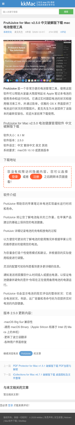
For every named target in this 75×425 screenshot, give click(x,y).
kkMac (37, 3)
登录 (10, 405)
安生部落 (58, 417)
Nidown (68, 417)
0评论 (63, 31)
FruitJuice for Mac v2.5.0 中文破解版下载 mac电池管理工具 (36, 24)
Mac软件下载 (11, 420)
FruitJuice (26, 353)
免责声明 (48, 417)
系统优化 (7, 31)
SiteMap (22, 420)
